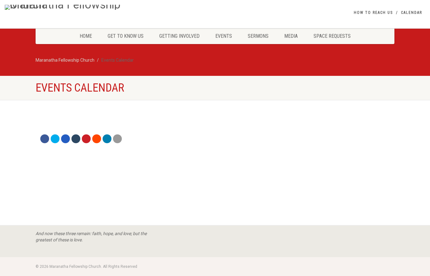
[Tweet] (55, 138)
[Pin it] (86, 138)
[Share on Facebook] (44, 138)
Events (223, 36)
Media (291, 36)
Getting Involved (179, 36)
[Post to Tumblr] (75, 138)
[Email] (117, 138)
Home (86, 36)
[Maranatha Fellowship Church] (72, 7)
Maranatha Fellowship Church (65, 60)
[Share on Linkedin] (107, 138)
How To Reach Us (373, 12)
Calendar (411, 12)
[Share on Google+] (65, 138)
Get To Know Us (126, 36)
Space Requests (332, 36)
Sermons (258, 36)
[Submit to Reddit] (96, 138)
